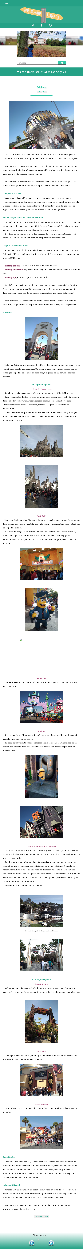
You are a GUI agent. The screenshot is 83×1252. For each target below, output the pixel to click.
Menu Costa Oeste (41, 1216)
